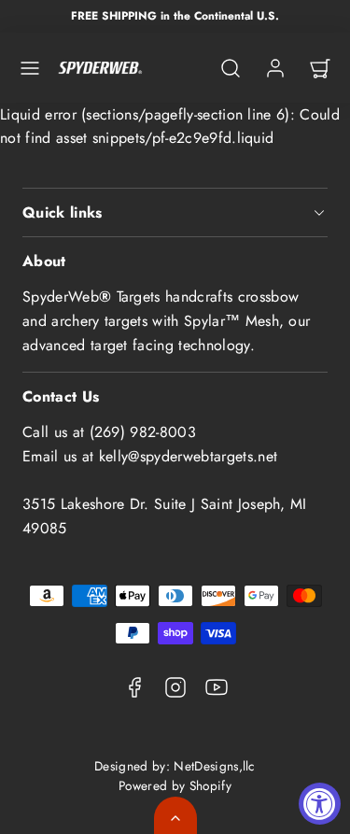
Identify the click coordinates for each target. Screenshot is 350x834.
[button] (29, 68)
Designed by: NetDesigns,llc (175, 765)
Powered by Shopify (175, 785)
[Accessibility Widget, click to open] (320, 804)
